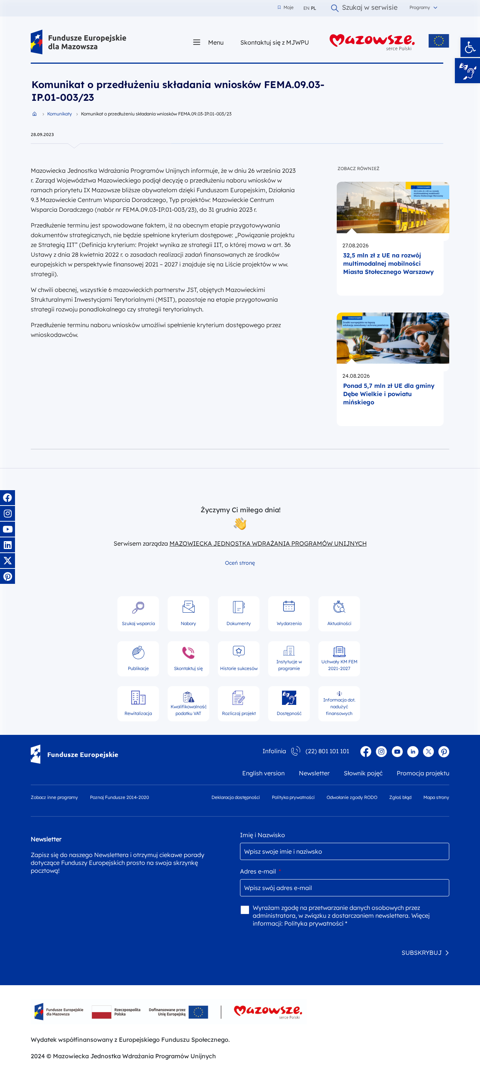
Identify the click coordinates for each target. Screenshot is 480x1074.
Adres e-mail (260, 871)
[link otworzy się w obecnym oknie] (78, 42)
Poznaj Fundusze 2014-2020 (119, 797)
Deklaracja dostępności (236, 797)
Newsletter (314, 773)
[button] (470, 47)
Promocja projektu (423, 773)
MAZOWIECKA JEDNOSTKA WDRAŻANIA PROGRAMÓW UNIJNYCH (268, 543)
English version (263, 773)
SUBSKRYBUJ (422, 952)
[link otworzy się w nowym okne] (372, 42)
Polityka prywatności (293, 797)
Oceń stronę (240, 562)
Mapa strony (436, 797)
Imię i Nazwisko (262, 835)
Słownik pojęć (363, 773)
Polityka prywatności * (315, 923)
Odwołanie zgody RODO (352, 797)
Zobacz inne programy (54, 797)
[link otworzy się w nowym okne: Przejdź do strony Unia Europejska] (439, 41)
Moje (286, 7)
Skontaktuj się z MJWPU (274, 42)
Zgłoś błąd (400, 797)
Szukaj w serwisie (370, 8)
